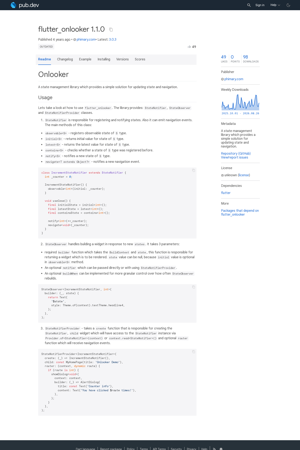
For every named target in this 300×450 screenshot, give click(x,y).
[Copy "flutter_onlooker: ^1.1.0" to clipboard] (111, 30)
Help (274, 5)
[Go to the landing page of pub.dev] (24, 5)
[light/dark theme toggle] (288, 5)
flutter (226, 193)
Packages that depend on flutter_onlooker (240, 213)
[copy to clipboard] (194, 170)
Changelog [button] (65, 59)
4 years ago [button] (61, 40)
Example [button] (85, 59)
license (244, 175)
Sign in (260, 5)
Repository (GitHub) (236, 154)
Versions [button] (122, 59)
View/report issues (234, 157)
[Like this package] (189, 46)
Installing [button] (104, 59)
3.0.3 (112, 40)
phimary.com (86, 40)
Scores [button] (140, 59)
